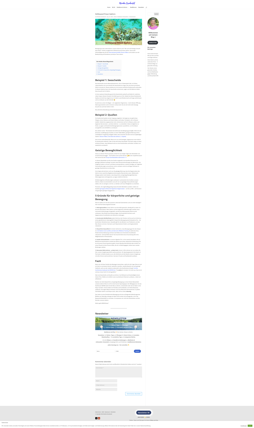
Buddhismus (133, 7)
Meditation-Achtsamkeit (122, 16)
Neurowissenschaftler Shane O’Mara (119, 52)
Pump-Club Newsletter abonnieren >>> (116, 157)
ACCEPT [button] (250, 425)
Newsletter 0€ (143, 412)
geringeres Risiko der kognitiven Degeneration (112, 188)
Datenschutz (98, 412)
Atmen (115, 16)
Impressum (107, 412)
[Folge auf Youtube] (99, 418)
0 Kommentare (132, 16)
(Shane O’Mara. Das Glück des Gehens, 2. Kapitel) (113, 136)
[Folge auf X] (96, 418)
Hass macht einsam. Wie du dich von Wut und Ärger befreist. (153, 55)
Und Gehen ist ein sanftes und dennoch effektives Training (113, 231)
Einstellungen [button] (244, 425)
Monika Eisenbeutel (101, 16)
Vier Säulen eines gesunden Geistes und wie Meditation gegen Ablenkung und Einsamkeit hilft (153, 71)
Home (108, 7)
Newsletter (141, 7)
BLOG (113, 7)
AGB (103, 412)
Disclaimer (113, 412)
